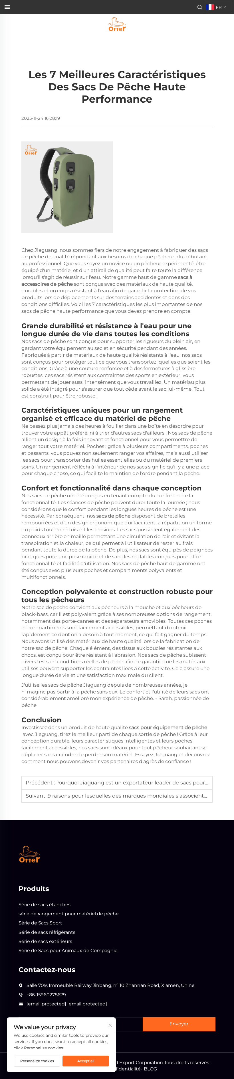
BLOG (150, 1069)
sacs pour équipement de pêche (168, 727)
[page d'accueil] (117, 24)
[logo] (29, 854)
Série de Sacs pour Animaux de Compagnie (68, 950)
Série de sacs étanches (44, 904)
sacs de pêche (114, 516)
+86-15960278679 (46, 994)
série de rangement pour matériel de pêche (69, 913)
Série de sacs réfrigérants (47, 932)
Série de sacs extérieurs (45, 941)
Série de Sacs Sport (40, 923)
